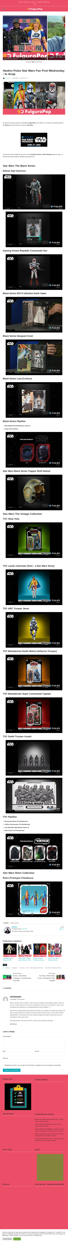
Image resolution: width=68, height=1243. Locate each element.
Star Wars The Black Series (53, 968)
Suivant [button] (63, 37)
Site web (5, 1058)
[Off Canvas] (4, 9)
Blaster (7, 78)
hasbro (8, 968)
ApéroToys (46, 2)
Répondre (13, 1024)
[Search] (35, 4)
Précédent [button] (5, 37)
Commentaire (7, 1036)
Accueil (21, 2)
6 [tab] (37, 61)
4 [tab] (32, 61)
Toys (5, 964)
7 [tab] (39, 61)
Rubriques (26, 2)
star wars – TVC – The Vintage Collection (31, 968)
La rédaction (39, 2)
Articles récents (14, 923)
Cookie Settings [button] (7, 1239)
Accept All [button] (17, 1239)
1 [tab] (26, 61)
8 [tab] (41, 61)
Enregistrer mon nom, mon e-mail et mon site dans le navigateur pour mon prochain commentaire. (33, 1065)
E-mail (37, 1051)
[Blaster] (7, 930)
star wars (14, 968)
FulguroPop (24, 929)
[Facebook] (61, 929)
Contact (32, 2)
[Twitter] (63, 929)
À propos (6, 923)
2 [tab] (28, 61)
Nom (5, 1051)
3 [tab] (30, 61)
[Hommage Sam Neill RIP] (25, 38)
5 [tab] (35, 61)
